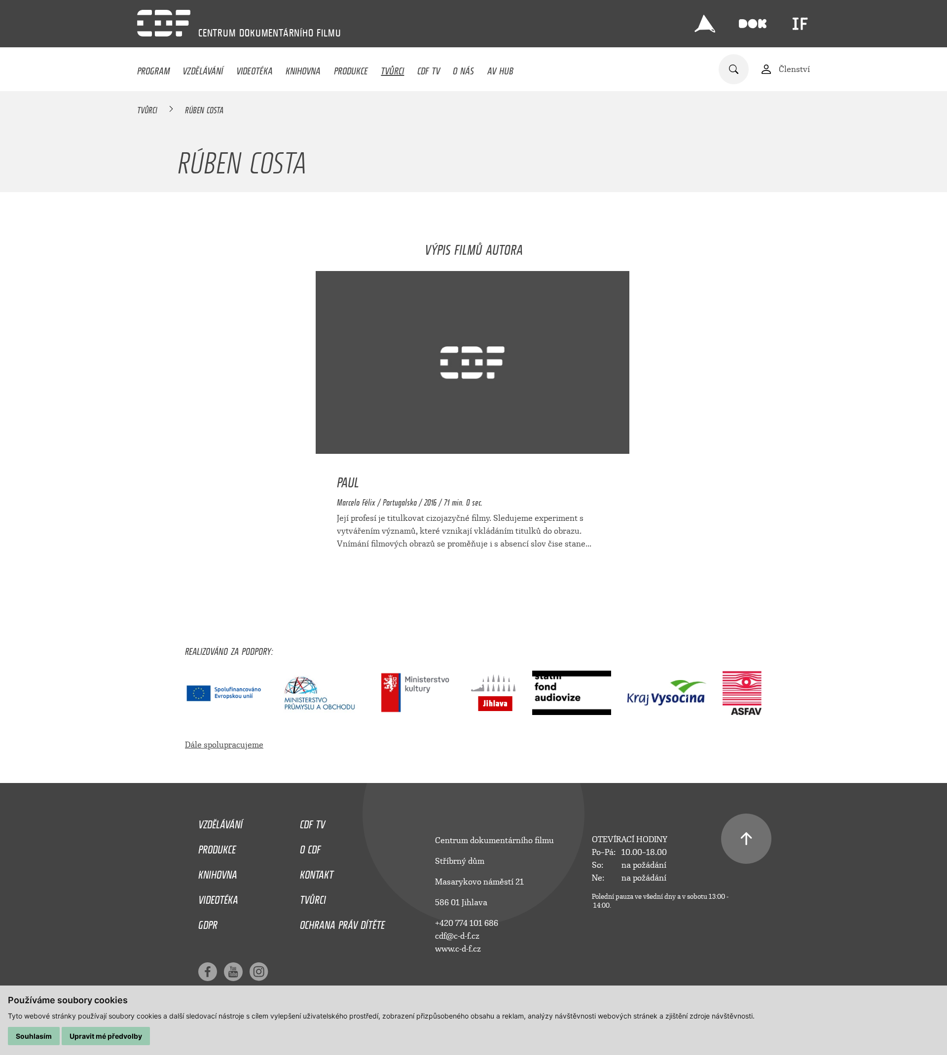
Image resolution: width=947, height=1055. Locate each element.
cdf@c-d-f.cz (457, 936)
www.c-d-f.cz (458, 948)
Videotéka (254, 68)
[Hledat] (734, 69)
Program (153, 68)
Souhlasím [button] (34, 1036)
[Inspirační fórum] (800, 24)
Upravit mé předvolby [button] (106, 1036)
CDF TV (428, 68)
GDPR (208, 922)
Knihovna (303, 68)
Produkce (351, 68)
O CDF (310, 847)
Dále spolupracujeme (224, 744)
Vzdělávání (202, 68)
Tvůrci (392, 68)
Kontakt (316, 872)
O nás (463, 68)
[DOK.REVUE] (752, 23)
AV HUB (500, 68)
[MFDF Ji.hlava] (704, 23)
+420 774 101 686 (466, 923)
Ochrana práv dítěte (342, 922)
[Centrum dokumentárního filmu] (163, 23)
